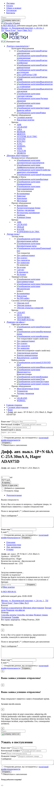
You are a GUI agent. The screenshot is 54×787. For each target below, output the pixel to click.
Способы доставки (25, 615)
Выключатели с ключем (27, 358)
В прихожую (22, 272)
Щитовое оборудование (17, 155)
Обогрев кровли (24, 305)
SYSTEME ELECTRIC (27, 136)
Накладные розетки (25, 120)
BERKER (21, 132)
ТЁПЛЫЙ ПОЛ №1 (25, 320)
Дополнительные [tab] (14, 495)
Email (3, 427)
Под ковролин (23, 262)
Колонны (44, 336)
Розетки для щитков (26, 210)
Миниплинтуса (24, 372)
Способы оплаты (8, 615)
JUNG (19, 143)
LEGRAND (22, 127)
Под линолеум (23, 260)
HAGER (20, 229)
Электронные (46, 284)
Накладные (22, 296)
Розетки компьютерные (27, 355)
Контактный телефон (11, 424)
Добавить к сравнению (14, 488)
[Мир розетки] (14, 39)
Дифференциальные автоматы (30, 167)
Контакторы (22, 205)
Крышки (44, 377)
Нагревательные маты (27, 246)
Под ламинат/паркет (26, 255)
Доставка (10, 3)
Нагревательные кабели (27, 241)
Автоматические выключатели (30, 162)
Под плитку (22, 258)
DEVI (19, 315)
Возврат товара (41, 615)
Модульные (22, 201)
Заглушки (44, 381)
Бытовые (44, 179)
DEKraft (20, 227)
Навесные (21, 196)
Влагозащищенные (25, 189)
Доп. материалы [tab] (13, 547)
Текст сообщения (9, 515)
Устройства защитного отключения (33, 171)
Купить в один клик (9, 485)
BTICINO (21, 141)
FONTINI (21, 139)
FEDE (19, 148)
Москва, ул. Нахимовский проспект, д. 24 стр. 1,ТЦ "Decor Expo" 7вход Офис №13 (22, 29)
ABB (19, 124)
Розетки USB (31, 74)
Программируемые (25, 281)
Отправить (6, 443)
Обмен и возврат (13, 8)
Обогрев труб (23, 303)
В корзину (6, 483)
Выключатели (46, 82)
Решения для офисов (15, 610)
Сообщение (6, 759)
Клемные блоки (24, 217)
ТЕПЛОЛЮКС (23, 317)
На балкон (21, 274)
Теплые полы (12, 234)
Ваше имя (6, 421)
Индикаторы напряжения (28, 212)
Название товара (9, 756)
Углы (42, 379)
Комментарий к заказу (11, 430)
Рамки (43, 113)
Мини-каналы (46, 367)
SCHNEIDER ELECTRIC (28, 231)
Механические (23, 289)
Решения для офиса (15, 322)
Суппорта (44, 384)
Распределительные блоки (28, 208)
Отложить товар (11, 491)
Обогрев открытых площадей (30, 308)
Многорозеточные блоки (28, 388)
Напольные (22, 198)
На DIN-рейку (23, 298)
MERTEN (21, 134)
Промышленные (24, 184)
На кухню (21, 267)
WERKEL (21, 146)
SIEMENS (21, 153)
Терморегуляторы (25, 105)
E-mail (4, 532)
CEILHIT (21, 312)
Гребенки (21, 215)
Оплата (9, 5)
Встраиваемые (23, 193)
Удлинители (22, 391)
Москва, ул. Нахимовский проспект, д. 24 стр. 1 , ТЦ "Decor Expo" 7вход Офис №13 (24, 601)
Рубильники (45, 174)
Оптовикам (11, 10)
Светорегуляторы (24, 96)
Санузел (20, 270)
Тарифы (15, 617)
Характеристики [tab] (13, 545)
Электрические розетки (27, 353)
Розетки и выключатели (17, 46)
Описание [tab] (10, 542)
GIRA (19, 129)
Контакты (10, 13)
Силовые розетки (24, 117)
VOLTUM (21, 151)
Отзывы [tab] (10, 549)
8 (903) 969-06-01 (8, 25)
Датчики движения (25, 393)
